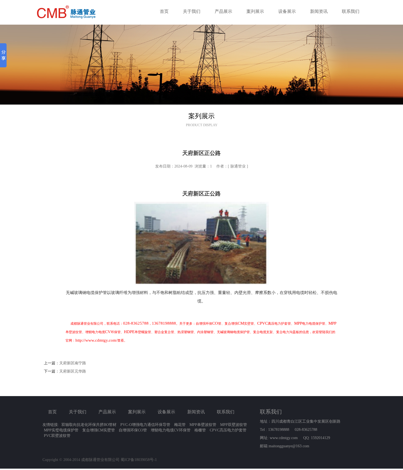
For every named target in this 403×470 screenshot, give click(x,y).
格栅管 (200, 430)
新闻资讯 (319, 11)
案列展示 (255, 11)
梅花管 (180, 425)
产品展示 (223, 11)
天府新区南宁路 (72, 363)
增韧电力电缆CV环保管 (171, 430)
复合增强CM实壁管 (98, 430)
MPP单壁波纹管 (202, 425)
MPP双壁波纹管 (233, 425)
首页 (164, 11)
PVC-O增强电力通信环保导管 (145, 425)
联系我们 (350, 11)
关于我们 (191, 11)
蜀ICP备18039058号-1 (139, 460)
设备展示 (287, 11)
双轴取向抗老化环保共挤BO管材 (89, 425)
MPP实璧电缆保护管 (61, 430)
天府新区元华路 (72, 371)
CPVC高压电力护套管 (228, 430)
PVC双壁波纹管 (57, 436)
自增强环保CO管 (133, 430)
